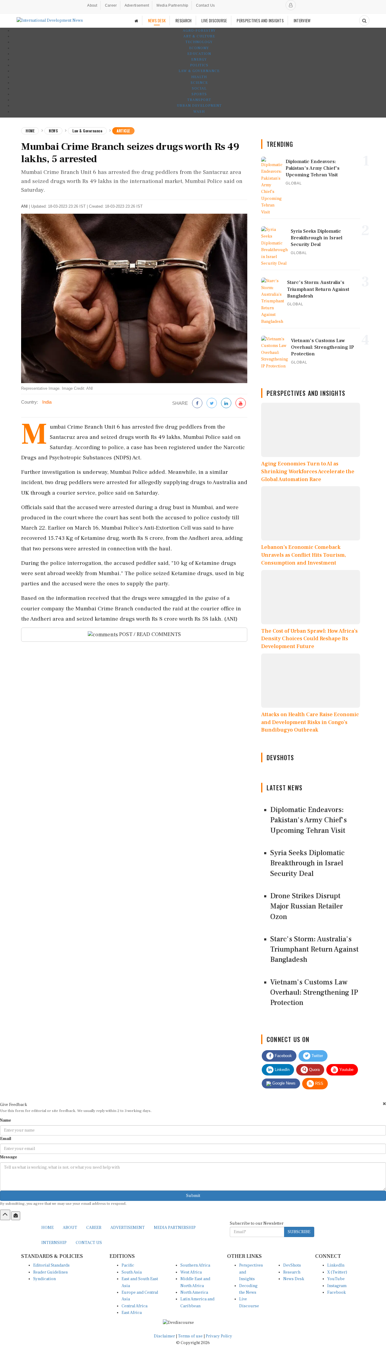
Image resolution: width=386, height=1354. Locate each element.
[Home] (136, 21)
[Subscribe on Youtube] (241, 403)
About (92, 5)
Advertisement (137, 5)
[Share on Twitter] (212, 403)
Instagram (336, 1286)
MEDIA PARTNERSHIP (175, 1227)
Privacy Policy (219, 1336)
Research (291, 1272)
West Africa (191, 1272)
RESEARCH (183, 20)
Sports (199, 94)
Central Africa (134, 1306)
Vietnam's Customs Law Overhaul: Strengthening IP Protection (314, 993)
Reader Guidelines (50, 1272)
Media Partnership (172, 5)
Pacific (128, 1265)
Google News (283, 1083)
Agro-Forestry (199, 30)
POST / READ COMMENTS (149, 634)
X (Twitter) (337, 1272)
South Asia (132, 1272)
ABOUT (70, 1227)
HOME (47, 1227)
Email (5, 1138)
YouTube (336, 1279)
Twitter (316, 1055)
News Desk (293, 1279)
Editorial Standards (51, 1265)
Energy (199, 59)
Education (199, 54)
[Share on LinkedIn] (226, 403)
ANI (24, 206)
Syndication (44, 1279)
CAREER (93, 1227)
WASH (199, 111)
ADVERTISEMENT (127, 1227)
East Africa (132, 1312)
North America (194, 1292)
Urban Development (199, 105)
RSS (318, 1083)
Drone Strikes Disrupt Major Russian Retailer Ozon (306, 906)
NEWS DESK (157, 20)
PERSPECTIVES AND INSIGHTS (260, 20)
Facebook (283, 1055)
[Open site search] (364, 20)
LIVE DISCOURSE (214, 20)
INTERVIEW (302, 20)
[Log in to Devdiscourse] (291, 5)
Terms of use (191, 1336)
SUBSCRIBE (299, 1232)
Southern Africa (195, 1265)
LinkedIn (282, 1069)
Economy (199, 48)
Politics (199, 65)
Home (30, 130)
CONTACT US (89, 1242)
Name (5, 1120)
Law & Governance (199, 71)
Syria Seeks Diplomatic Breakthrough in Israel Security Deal (307, 863)
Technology (199, 42)
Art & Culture (199, 36)
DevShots (292, 1265)
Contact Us (205, 5)
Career (111, 5)
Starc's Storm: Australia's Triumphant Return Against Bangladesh (314, 949)
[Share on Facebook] (197, 403)
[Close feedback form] (384, 1103)
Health (199, 77)
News (53, 130)
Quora (314, 1069)
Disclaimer (164, 1336)
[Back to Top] (5, 1215)
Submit (193, 1195)
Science (199, 82)
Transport (199, 100)
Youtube (345, 1069)
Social (199, 88)
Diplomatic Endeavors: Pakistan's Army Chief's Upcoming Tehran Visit (308, 820)
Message (8, 1157)
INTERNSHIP (54, 1242)
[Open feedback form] (15, 1215)
